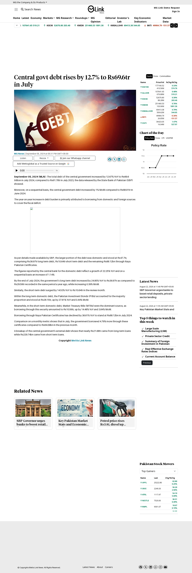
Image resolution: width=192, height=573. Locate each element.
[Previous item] (172, 25)
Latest (25, 18)
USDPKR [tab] (169, 138)
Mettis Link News (81, 340)
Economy (36, 18)
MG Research (64, 18)
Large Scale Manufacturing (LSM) (154, 330)
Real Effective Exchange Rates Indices (157, 350)
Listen (23, 158)
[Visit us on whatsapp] (155, 567)
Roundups (81, 18)
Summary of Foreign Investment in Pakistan (155, 342)
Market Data (167, 19)
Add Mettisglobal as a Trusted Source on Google (41, 163)
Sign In (176, 11)
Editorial (110, 18)
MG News (19, 153)
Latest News (89, 567)
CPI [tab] (163, 138)
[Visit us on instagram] (160, 567)
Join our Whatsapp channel (76, 158)
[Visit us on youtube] (165, 567)
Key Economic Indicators (142, 19)
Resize (43, 158)
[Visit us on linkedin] (150, 567)
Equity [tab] (149, 76)
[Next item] (176, 25)
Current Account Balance (160, 356)
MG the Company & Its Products (29, 2)
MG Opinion (95, 19)
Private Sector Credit (157, 336)
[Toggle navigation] (16, 9)
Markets (48, 18)
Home (16, 18)
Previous (147, 362)
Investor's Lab (123, 19)
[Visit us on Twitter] (146, 567)
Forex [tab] (155, 76)
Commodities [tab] (165, 76)
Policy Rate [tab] (149, 138)
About (100, 567)
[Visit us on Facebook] (141, 567)
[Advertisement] (96, 49)
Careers (109, 567)
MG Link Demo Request (167, 7)
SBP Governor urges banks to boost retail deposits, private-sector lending (156, 294)
